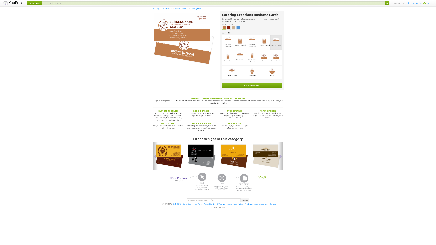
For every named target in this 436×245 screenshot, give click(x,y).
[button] (155, 156)
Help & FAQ (177, 204)
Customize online (252, 85)
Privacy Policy (197, 204)
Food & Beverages (181, 9)
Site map (273, 204)
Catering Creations (197, 9)
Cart (421, 3)
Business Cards (166, 9)
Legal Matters (238, 204)
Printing (156, 9)
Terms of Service (209, 204)
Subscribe (245, 200)
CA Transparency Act (224, 204)
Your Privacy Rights (251, 204)
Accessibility (263, 204)
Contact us (187, 204)
